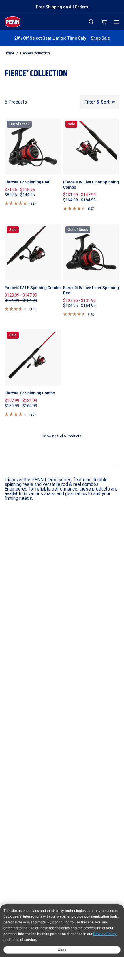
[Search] (91, 21)
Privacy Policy (105, 934)
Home (9, 53)
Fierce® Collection (35, 53)
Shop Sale (100, 38)
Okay (62, 949)
